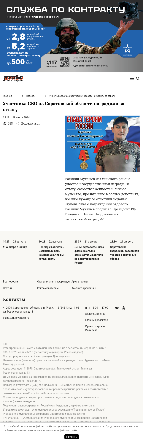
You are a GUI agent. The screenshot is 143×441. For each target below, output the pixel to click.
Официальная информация (54, 281)
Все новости (10, 281)
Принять (71, 436)
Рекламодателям (47, 288)
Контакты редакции (84, 288)
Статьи (7, 288)
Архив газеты (80, 281)
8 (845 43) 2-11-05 (68, 307)
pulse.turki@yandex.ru (16, 317)
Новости (30, 96)
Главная (7, 96)
